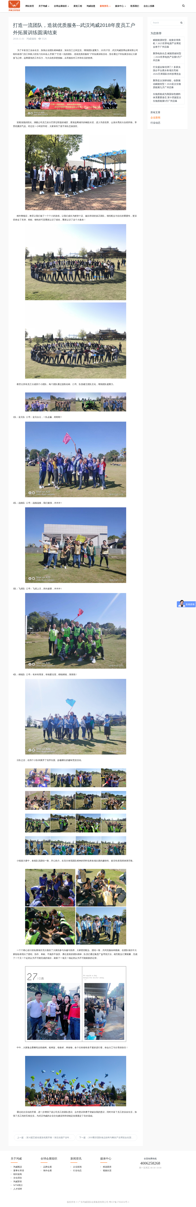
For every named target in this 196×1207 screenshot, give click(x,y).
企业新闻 (155, 117)
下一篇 (108, 1137)
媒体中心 (105, 1158)
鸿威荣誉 (17, 1181)
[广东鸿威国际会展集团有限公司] (14, 4)
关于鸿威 (16, 1158)
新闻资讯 (75, 1158)
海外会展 (47, 1170)
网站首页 (29, 6)
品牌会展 (47, 1167)
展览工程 (78, 6)
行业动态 (155, 122)
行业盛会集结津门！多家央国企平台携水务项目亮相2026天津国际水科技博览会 (167, 70)
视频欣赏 (107, 1170)
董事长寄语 (18, 1170)
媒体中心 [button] (119, 6)
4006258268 (150, 1163)
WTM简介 (18, 1185)
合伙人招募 (149, 6)
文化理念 (17, 1178)
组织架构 (17, 1174)
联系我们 (134, 6)
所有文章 (155, 112)
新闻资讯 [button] (104, 6)
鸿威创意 (91, 6)
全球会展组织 (49, 1158)
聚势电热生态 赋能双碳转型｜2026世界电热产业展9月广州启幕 (167, 57)
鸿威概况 (17, 1167)
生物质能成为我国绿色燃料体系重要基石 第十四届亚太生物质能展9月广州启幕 (167, 97)
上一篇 (46, 1137)
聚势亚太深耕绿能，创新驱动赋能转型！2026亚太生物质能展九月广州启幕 (167, 84)
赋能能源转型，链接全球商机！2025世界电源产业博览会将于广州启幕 (167, 43)
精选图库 (107, 1167)
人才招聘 (17, 1189)
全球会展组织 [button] (60, 6)
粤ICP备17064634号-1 (119, 1202)
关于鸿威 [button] (43, 6)
